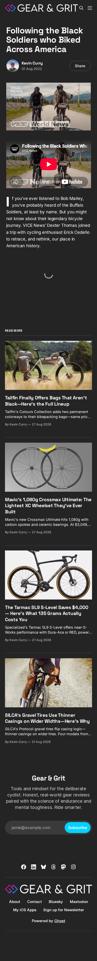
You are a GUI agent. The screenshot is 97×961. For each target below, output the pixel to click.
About (14, 901)
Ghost (59, 920)
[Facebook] (23, 866)
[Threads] (53, 866)
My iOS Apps (24, 909)
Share (80, 65)
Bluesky (56, 901)
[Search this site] (81, 8)
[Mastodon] (63, 866)
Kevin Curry (32, 63)
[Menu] (90, 8)
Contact (34, 901)
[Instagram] (73, 866)
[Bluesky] (43, 866)
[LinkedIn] (33, 866)
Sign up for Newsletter (63, 909)
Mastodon (79, 901)
